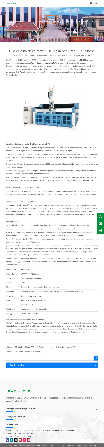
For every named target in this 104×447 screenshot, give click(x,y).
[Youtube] (20, 440)
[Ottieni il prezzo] (100, 231)
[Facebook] (7, 440)
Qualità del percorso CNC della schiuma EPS (57, 347)
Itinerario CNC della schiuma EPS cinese (23, 352)
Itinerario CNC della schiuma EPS (20, 347)
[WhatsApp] (100, 216)
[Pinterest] (28, 440)
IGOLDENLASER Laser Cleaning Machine (79, 445)
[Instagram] (24, 440)
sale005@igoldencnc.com (23, 433)
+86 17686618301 (24, 437)
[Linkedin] (11, 440)
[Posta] (100, 223)
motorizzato (85, 56)
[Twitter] (16, 440)
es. (87, 60)
